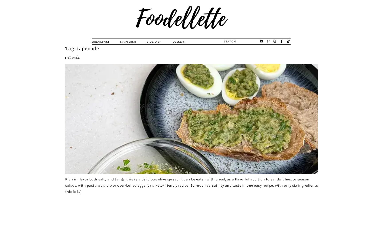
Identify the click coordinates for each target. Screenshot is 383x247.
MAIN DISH (128, 41)
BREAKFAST (100, 41)
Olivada (72, 57)
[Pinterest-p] (268, 41)
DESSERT (179, 41)
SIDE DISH (154, 41)
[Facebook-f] (281, 41)
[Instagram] (275, 41)
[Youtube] (262, 41)
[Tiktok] (288, 41)
